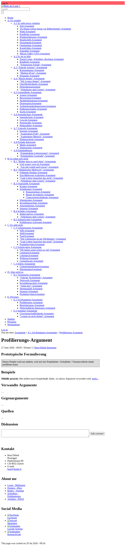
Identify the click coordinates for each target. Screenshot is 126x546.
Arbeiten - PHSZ (15, 499)
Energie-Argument (29, 131)
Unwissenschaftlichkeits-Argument (37, 313)
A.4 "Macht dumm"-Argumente (29, 78)
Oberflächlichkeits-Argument (34, 84)
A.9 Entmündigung (23, 150)
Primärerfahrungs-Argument (33, 37)
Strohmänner (13, 324)
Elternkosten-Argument (31, 200)
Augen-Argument (28, 95)
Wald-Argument (27, 31)
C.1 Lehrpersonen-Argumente (28, 228)
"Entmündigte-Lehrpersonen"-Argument (39, 153)
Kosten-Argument (28, 186)
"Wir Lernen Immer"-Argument (35, 81)
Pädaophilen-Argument (31, 125)
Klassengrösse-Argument (38, 192)
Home (10, 17)
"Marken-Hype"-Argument (33, 73)
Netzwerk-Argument (30, 280)
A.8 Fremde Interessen (24, 142)
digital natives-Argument (32, 214)
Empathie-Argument (29, 51)
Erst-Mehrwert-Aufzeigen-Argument (37, 175)
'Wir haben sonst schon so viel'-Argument (40, 250)
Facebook (12, 518)
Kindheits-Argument (30, 34)
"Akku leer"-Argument (31, 286)
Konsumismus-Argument (32, 70)
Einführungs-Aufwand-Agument (35, 222)
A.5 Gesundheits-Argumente (27, 92)
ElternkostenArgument (31, 269)
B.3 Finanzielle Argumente (27, 183)
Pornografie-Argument (31, 122)
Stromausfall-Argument (31, 288)
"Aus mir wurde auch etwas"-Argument (39, 167)
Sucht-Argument (28, 111)
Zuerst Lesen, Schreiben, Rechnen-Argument (42, 59)
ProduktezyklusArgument (32, 244)
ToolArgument (27, 236)
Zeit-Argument (27, 26)
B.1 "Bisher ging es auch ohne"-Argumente (35, 161)
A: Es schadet (14, 20)
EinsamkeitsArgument (30, 42)
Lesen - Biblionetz (16, 485)
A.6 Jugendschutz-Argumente (28, 114)
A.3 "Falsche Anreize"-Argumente (30, 67)
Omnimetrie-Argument (31, 45)
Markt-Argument (28, 145)
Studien (11, 319)
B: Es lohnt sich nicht (17, 158)
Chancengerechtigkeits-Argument (42, 197)
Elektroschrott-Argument (32, 139)
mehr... (95, 378)
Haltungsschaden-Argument (33, 109)
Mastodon (12, 523)
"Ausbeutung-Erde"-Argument (35, 134)
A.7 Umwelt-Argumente (25, 128)
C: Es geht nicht (15, 225)
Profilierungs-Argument (31, 302)
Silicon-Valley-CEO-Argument (35, 53)
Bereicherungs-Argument (32, 305)
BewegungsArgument (30, 98)
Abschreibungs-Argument (32, 205)
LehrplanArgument (29, 255)
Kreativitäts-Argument (30, 48)
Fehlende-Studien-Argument (33, 172)
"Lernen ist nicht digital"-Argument (37, 316)
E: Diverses (13, 297)
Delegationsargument (30, 87)
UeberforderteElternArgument (34, 266)
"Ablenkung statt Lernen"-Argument (37, 89)
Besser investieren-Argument (40, 194)
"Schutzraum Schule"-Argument (35, 64)
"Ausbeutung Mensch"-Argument (36, 136)
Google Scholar (15, 529)
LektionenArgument (29, 252)
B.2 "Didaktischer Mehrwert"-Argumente (34, 169)
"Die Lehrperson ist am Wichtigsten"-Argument (43, 239)
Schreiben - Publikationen (14, 495)
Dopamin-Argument (29, 75)
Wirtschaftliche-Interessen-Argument (37, 308)
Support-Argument (29, 208)
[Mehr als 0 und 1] (10, 6)
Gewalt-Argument (28, 120)
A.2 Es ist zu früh (22, 56)
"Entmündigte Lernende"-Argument (37, 156)
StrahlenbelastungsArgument (34, 100)
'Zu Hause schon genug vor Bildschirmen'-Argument (45, 28)
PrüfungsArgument (29, 258)
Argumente (20, 332)
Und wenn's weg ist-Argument (34, 164)
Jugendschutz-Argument (31, 117)
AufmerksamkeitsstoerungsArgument (38, 106)
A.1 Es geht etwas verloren (27, 23)
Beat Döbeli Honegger (45, 347)
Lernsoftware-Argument (31, 261)
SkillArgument (27, 233)
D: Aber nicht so (15, 272)
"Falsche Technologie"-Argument (36, 277)
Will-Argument (27, 230)
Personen (11, 322)
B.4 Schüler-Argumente (25, 211)
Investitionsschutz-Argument (33, 203)
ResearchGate (14, 534)
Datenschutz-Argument (31, 147)
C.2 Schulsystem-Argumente (27, 247)
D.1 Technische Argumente (27, 275)
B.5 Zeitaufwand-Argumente (28, 219)
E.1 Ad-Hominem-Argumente (28, 299)
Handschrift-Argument (31, 40)
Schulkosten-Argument (31, 189)
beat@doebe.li (14, 469)
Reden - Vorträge (15, 490)
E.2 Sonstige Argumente (25, 310)
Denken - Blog (14, 488)
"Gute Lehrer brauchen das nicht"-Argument (41, 178)
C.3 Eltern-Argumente (24, 263)
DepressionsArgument (30, 103)
